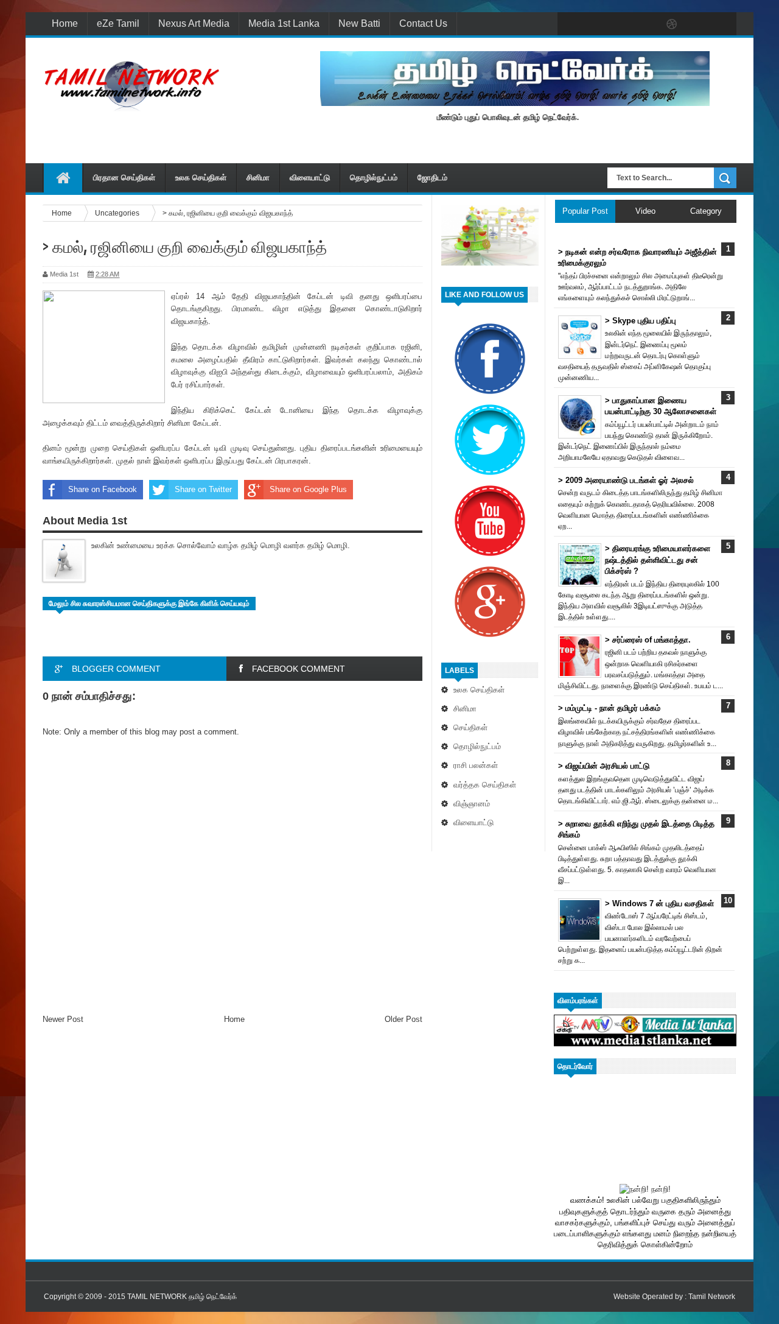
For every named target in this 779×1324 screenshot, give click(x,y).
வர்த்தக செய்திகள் (484, 784)
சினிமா (258, 177)
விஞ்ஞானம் (471, 803)
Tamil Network (711, 1296)
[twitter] (595, 24)
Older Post (403, 1019)
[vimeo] (621, 24)
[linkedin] (697, 24)
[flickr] (646, 24)
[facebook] (569, 24)
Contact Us (423, 23)
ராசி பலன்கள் (475, 765)
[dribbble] (672, 24)
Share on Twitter (203, 489)
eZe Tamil (118, 23)
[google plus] (723, 24)
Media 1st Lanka (284, 23)
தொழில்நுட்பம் (373, 177)
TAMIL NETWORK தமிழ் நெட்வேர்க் (182, 1296)
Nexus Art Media (193, 23)
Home (65, 23)
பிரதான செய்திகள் (124, 177)
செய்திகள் (470, 727)
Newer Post (63, 1019)
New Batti (359, 23)
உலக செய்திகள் (200, 177)
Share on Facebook (102, 489)
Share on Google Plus (308, 489)
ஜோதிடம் (432, 177)
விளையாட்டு (310, 177)
